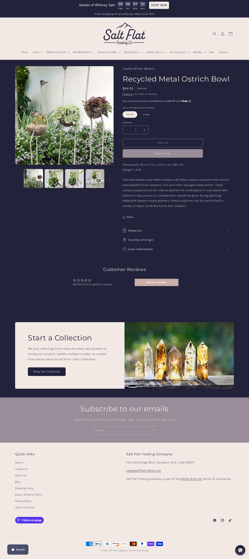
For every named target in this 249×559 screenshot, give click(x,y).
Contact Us (21, 469)
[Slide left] (19, 179)
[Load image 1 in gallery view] (33, 178)
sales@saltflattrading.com (143, 470)
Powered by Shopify (139, 551)
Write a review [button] (156, 282)
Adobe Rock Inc (191, 479)
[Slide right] (110, 179)
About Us (20, 475)
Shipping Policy (24, 488)
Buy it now (163, 153)
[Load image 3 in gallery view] (74, 178)
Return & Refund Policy (28, 494)
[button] (37, 52)
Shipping (127, 94)
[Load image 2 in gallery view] (54, 178)
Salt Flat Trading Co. (118, 551)
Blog (17, 482)
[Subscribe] (153, 430)
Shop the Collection (46, 371)
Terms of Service (25, 507)
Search (19, 462)
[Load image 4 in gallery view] (95, 178)
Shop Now (159, 5)
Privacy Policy (23, 501)
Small (132, 115)
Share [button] (129, 217)
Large (148, 115)
